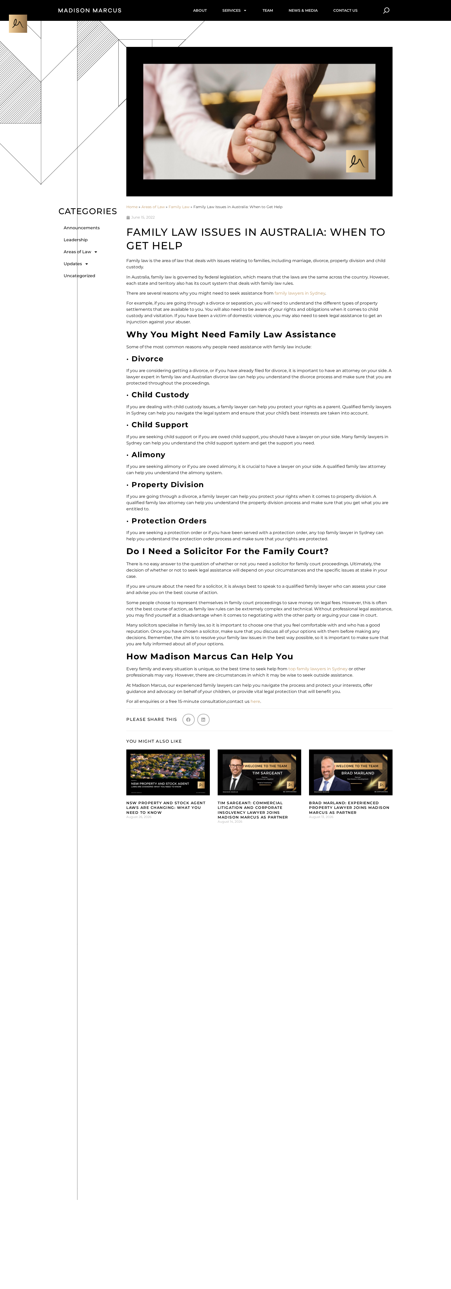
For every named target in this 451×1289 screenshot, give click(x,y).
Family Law (179, 207)
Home (132, 207)
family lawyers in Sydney (300, 293)
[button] (188, 720)
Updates (73, 263)
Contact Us (345, 10)
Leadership (76, 239)
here (255, 701)
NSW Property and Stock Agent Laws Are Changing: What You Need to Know (165, 808)
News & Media (303, 10)
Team (268, 10)
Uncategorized (79, 275)
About (200, 10)
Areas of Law (77, 251)
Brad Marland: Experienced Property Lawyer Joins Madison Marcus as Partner (349, 808)
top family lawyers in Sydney (318, 668)
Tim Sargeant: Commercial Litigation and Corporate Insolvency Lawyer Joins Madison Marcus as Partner (253, 810)
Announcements (82, 227)
